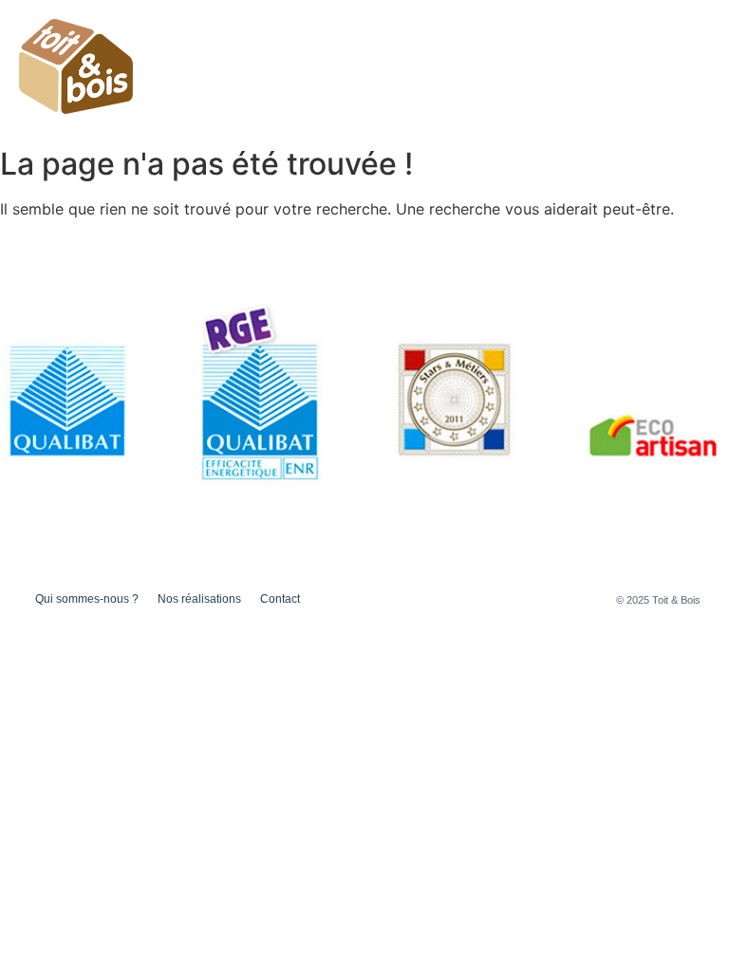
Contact (680, 82)
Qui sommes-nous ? (505, 55)
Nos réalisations (646, 55)
